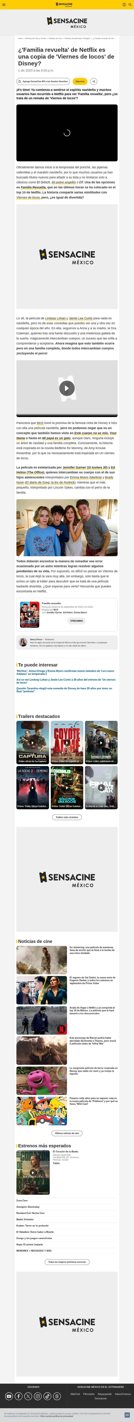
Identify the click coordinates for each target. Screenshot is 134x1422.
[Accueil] (64, 4)
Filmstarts (89, 1394)
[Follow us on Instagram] (38, 1396)
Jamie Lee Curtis (80, 318)
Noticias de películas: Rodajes (77, 38)
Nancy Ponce (36, 639)
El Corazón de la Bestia (65, 1151)
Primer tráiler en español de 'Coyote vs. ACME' (67, 761)
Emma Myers (79, 477)
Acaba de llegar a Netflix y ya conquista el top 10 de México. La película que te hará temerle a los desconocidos (92, 1010)
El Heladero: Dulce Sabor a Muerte (35, 1232)
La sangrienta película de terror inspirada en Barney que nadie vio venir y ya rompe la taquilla (94, 1071)
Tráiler (56, 1163)
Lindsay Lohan (55, 318)
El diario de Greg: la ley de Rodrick (50, 482)
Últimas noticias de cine (67, 1133)
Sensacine (101, 1398)
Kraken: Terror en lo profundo (32, 1225)
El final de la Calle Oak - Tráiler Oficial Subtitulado (102, 806)
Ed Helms (68, 612)
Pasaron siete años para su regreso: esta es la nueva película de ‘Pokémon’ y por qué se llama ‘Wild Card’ (94, 1101)
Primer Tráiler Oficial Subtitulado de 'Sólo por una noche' (67, 806)
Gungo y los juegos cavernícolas (34, 1238)
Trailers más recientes (67, 817)
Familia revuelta (51, 603)
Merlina (95, 477)
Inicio (20, 38)
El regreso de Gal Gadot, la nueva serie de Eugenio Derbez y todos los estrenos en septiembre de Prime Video (92, 980)
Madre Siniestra (24, 1219)
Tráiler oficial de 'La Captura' (32, 761)
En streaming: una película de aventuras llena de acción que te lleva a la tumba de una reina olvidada (92, 950)
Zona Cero (22, 1200)
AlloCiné (75, 1394)
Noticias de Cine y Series (35, 38)
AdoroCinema (123, 1394)
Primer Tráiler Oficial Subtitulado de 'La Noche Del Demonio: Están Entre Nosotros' (33, 806)
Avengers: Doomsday (27, 1207)
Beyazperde (105, 1394)
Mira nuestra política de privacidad (56, 1416)
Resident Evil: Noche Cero (30, 1213)
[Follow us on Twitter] (28, 1396)
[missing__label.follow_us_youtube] (9, 1396)
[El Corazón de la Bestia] (33, 1172)
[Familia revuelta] (29, 615)
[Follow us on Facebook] (19, 1396)
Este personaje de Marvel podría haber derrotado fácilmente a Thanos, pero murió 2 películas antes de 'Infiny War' (93, 1041)
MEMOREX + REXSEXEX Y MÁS (34, 1251)
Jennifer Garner (54, 612)
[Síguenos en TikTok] (47, 1396)
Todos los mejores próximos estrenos (67, 1262)
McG (40, 423)
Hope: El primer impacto (29, 1244)
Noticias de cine (55, 38)
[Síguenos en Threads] (57, 1396)
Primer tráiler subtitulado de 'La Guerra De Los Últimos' (102, 761)
